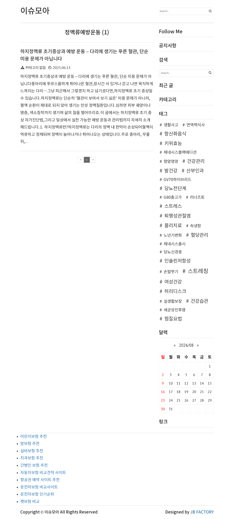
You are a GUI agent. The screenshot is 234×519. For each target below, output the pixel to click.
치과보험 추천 (31, 458)
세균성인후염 (175, 310)
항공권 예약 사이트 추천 (40, 480)
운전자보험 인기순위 (37, 494)
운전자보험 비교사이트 (39, 487)
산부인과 (195, 171)
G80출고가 (173, 197)
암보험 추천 (29, 443)
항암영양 (171, 161)
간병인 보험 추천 (34, 465)
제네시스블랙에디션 (180, 152)
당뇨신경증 (173, 252)
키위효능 (173, 143)
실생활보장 (173, 301)
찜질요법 (173, 319)
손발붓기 (171, 272)
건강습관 (199, 301)
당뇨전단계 (175, 188)
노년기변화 (173, 235)
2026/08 (186, 345)
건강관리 (196, 161)
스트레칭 (198, 271)
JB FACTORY (202, 512)
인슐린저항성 (177, 261)
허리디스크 (175, 291)
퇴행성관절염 (177, 216)
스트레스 (173, 206)
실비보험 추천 (31, 451)
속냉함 (195, 226)
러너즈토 (197, 197)
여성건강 (173, 282)
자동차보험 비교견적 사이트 (43, 473)
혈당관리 (199, 235)
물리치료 (173, 226)
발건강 (171, 171)
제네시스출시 (175, 244)
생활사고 (171, 125)
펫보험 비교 (29, 501)
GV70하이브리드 (177, 180)
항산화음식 (175, 134)
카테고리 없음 (35, 68)
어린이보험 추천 (33, 436)
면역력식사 (195, 125)
